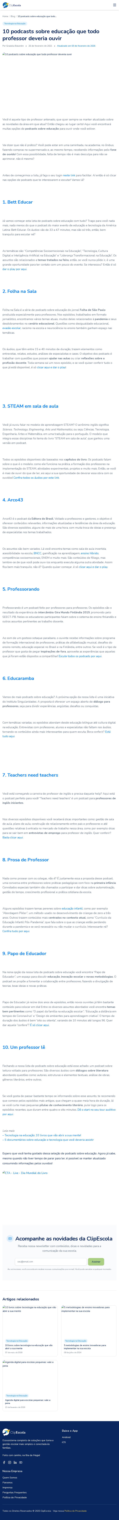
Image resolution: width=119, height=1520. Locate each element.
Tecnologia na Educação (14, 23)
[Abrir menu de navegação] (115, 5)
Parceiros (7, 1482)
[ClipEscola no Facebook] (4, 1462)
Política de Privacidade (14, 1497)
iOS (64, 1442)
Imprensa (7, 1487)
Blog (13, 16)
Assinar (96, 1261)
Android (66, 1437)
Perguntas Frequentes (14, 1492)
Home (5, 16)
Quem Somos (9, 1477)
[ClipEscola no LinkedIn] (15, 1462)
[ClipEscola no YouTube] (20, 1462)
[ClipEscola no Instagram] (9, 1462)
